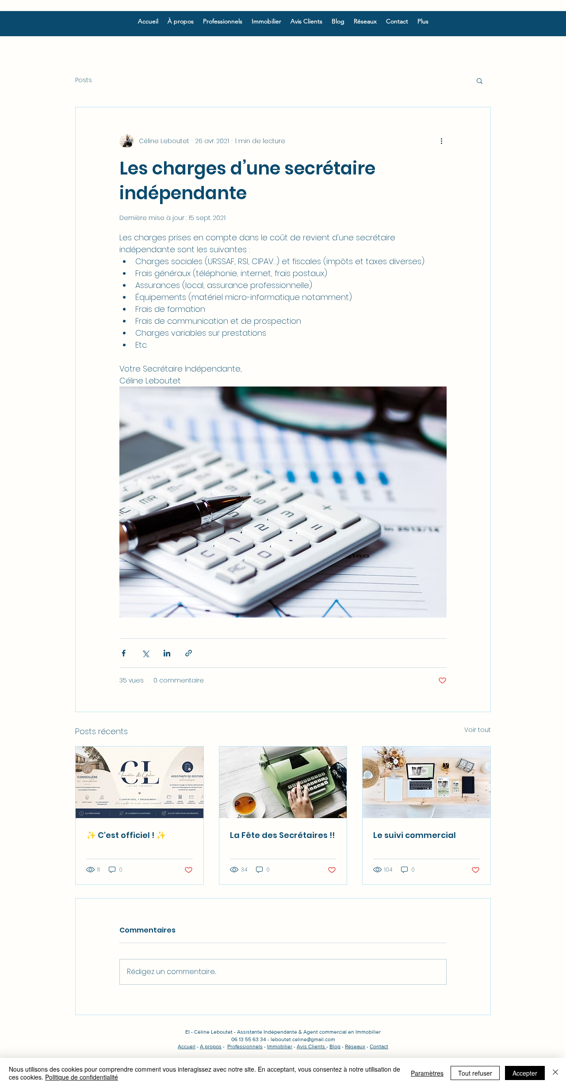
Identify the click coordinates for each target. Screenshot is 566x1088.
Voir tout (477, 729)
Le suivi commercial (414, 835)
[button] (479, 80)
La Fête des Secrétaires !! (282, 835)
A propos (211, 1046)
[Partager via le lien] (188, 653)
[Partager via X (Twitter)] (145, 653)
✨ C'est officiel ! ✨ (126, 835)
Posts (83, 80)
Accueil (186, 1046)
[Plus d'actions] (441, 141)
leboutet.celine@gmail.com (303, 1039)
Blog (334, 1046)
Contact (379, 1046)
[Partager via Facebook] (123, 653)
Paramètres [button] (427, 1073)
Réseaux (355, 1046)
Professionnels (245, 1046)
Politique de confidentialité (81, 1077)
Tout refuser (475, 1073)
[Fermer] (555, 1073)
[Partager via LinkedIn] (167, 653)
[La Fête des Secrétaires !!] (283, 782)
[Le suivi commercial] (426, 782)
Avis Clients (311, 1046)
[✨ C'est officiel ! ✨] (139, 782)
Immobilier (279, 1046)
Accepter (524, 1073)
